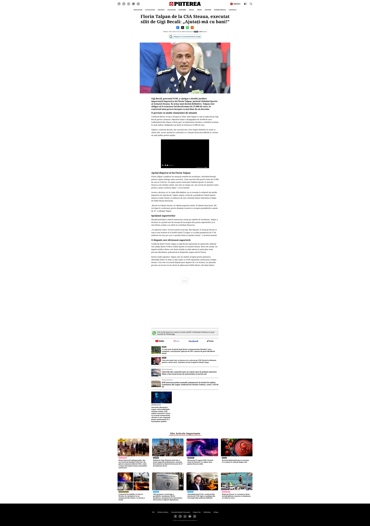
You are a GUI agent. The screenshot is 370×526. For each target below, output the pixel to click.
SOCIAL (191, 10)
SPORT (196, 31)
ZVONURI (208, 10)
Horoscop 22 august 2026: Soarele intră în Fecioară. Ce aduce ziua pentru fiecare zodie (200, 462)
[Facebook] (119, 3)
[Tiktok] (128, 3)
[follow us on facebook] (193, 341)
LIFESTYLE (232, 10)
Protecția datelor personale (180, 512)
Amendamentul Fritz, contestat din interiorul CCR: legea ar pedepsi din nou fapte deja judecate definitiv (201, 496)
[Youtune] (133, 3)
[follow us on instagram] (176, 341)
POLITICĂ (161, 10)
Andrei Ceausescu (187, 31)
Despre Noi (197, 512)
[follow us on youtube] (159, 341)
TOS (153, 512)
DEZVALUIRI (138, 10)
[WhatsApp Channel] (138, 3)
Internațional (123, 491)
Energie (155, 457)
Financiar (171, 10)
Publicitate (207, 512)
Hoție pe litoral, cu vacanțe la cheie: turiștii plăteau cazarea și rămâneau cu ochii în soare (236, 496)
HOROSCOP (191, 457)
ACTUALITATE (150, 10)
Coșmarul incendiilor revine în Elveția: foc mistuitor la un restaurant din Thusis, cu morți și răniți (132, 497)
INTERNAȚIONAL (220, 10)
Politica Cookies (162, 512)
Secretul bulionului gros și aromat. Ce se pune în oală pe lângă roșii (235, 461)
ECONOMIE (182, 10)
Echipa (216, 512)
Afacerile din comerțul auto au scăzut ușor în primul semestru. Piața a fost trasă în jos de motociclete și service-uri (189, 373)
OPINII (199, 10)
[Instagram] (123, 3)
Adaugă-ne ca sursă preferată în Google (187, 36)
